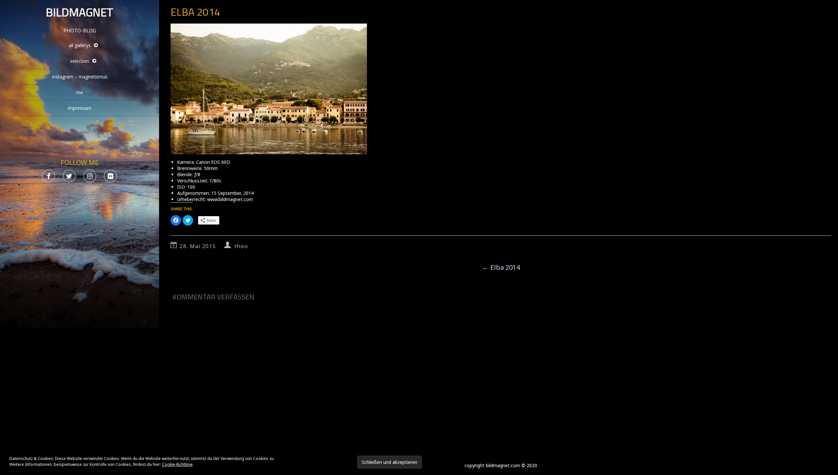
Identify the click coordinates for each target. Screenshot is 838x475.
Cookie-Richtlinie (177, 464)
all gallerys (80, 45)
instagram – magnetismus (79, 77)
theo (240, 246)
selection (79, 61)
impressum (79, 108)
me (79, 92)
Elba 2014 (501, 267)
